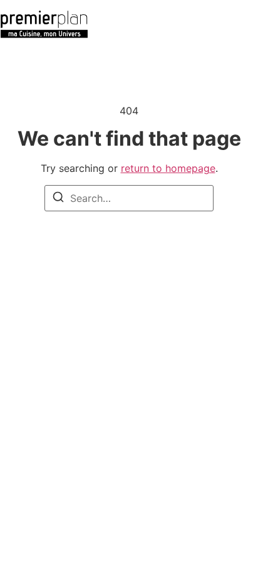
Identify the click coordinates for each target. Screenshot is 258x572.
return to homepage (168, 168)
